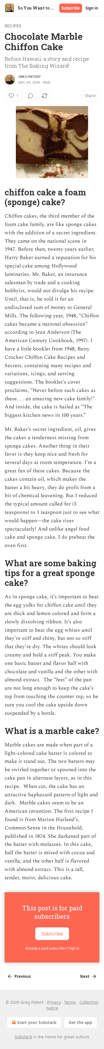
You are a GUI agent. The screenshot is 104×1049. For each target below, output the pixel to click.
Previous (22, 976)
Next (85, 976)
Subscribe (71, 8)
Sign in (92, 8)
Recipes (13, 25)
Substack (23, 1036)
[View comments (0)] (30, 95)
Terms (70, 1002)
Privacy (54, 1002)
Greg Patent (29, 77)
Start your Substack (37, 1022)
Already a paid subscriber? (52, 948)
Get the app (80, 1022)
